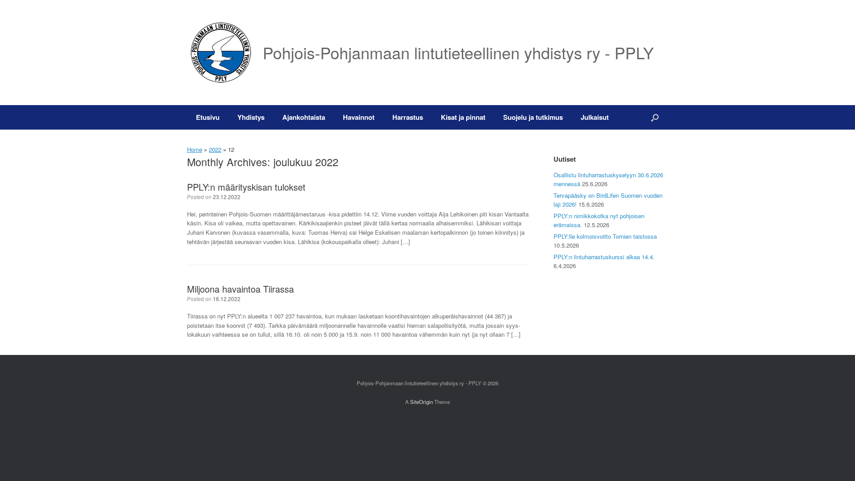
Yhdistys (251, 117)
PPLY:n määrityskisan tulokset (246, 186)
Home (194, 149)
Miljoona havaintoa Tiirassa (240, 288)
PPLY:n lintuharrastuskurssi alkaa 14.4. (604, 257)
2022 (215, 149)
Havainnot (359, 117)
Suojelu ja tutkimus (533, 117)
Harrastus (407, 117)
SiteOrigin (421, 401)
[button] (655, 117)
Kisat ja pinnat (463, 117)
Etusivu (208, 117)
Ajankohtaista (303, 117)
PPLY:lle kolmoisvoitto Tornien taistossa (605, 236)
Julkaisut (595, 117)
